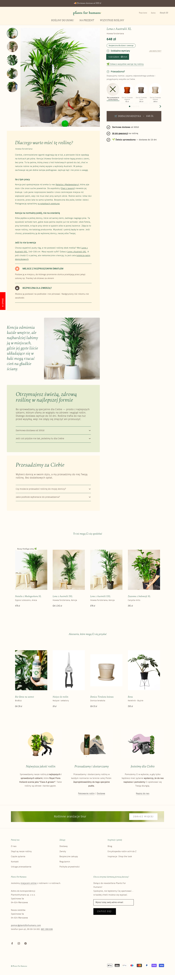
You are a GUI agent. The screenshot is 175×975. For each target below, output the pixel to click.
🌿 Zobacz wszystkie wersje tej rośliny (125, 64)
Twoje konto (143, 13)
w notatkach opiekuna (49, 203)
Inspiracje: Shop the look (120, 856)
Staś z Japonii (67, 188)
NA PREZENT (86, 20)
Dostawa (101, 793)
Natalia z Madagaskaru (67, 184)
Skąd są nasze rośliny (21, 851)
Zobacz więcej (143, 817)
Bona (130, 697)
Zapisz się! (104, 911)
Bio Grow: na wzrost (24, 697)
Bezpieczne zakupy (68, 856)
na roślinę (125, 133)
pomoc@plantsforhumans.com (26, 925)
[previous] (108, 106)
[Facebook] (12, 943)
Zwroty (62, 851)
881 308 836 (47, 929)
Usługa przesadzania (21, 866)
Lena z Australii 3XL (63, 596)
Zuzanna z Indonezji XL (139, 596)
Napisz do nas (142, 793)
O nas (13, 846)
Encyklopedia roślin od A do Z (122, 851)
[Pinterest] (25, 943)
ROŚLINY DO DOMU (62, 20)
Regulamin (64, 861)
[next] (160, 106)
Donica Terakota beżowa (102, 697)
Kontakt (15, 861)
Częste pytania (18, 856)
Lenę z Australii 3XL (76, 251)
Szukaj (153, 13)
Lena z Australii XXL (100, 596)
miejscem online (29, 883)
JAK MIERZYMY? (155, 51)
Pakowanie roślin (86, 793)
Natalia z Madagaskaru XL (28, 596)
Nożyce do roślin (60, 697)
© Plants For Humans (19, 966)
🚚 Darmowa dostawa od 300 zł (87, 3)
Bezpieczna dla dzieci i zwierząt (121, 46)
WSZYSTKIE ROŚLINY (112, 20)
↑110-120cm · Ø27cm (117, 57)
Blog (110, 846)
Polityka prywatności (69, 866)
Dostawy (63, 846)
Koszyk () (164, 13)
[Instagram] (19, 943)
